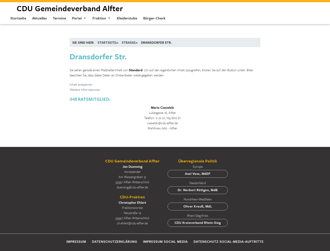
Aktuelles (39, 18)
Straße (128, 42)
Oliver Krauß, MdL (197, 206)
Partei (77, 18)
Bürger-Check (154, 18)
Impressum (76, 241)
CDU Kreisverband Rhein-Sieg (198, 222)
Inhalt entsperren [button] (81, 84)
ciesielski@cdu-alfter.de (162, 123)
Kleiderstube (127, 18)
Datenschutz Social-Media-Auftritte (229, 241)
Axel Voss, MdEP (197, 173)
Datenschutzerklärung (114, 241)
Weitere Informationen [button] (85, 89)
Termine (59, 18)
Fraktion (99, 18)
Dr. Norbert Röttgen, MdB (198, 190)
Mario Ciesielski (162, 107)
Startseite (18, 18)
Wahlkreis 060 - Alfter (162, 128)
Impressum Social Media (165, 241)
